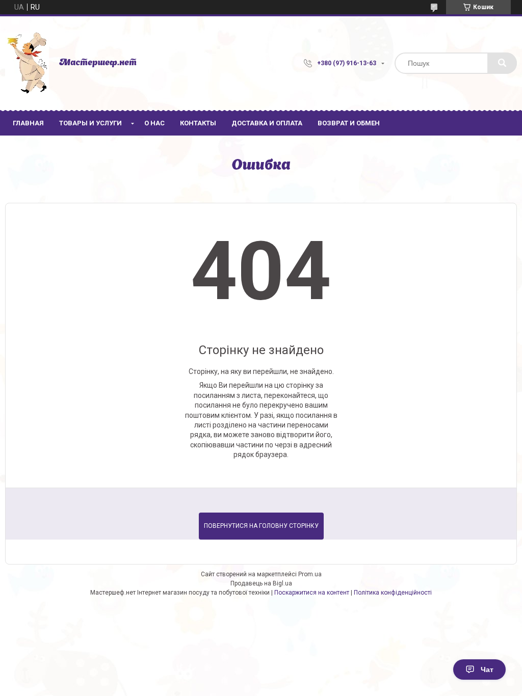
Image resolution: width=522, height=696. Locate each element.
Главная (28, 123)
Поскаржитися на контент (311, 592)
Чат (487, 669)
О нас (154, 123)
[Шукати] (502, 63)
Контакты (198, 123)
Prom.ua (310, 574)
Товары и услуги (90, 123)
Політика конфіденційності (393, 592)
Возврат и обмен (349, 123)
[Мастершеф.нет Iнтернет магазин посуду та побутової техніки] (27, 63)
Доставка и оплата (266, 123)
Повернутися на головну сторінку (261, 525)
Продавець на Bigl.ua (261, 583)
